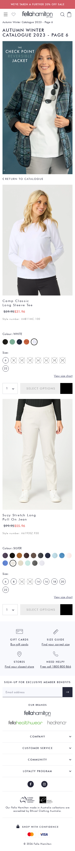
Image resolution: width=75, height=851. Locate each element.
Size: (5, 352)
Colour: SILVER (12, 548)
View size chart (63, 376)
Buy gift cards (19, 644)
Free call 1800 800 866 (55, 666)
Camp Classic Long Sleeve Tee (17, 303)
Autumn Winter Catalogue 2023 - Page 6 (27, 22)
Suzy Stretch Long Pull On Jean (19, 517)
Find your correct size (56, 644)
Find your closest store (19, 666)
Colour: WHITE (12, 334)
